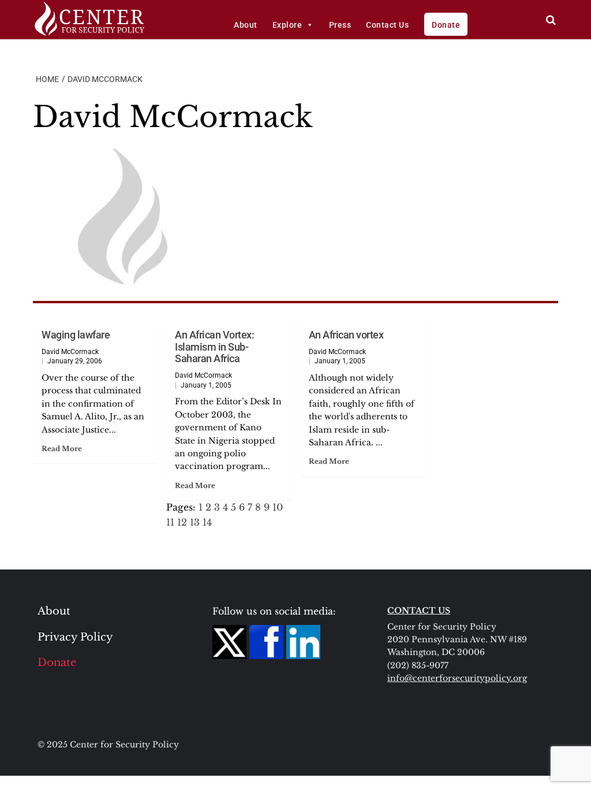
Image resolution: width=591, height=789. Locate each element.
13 (195, 522)
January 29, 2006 (74, 361)
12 (182, 522)
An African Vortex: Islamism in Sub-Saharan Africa (214, 346)
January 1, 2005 (206, 385)
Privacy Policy (75, 637)
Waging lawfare (76, 335)
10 (277, 507)
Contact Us (387, 24)
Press (340, 24)
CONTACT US (418, 610)
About (245, 24)
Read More (62, 448)
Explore (287, 24)
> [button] (551, 20)
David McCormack (70, 352)
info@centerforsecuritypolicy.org (457, 678)
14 (207, 522)
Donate (446, 24)
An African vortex (346, 335)
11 (170, 522)
